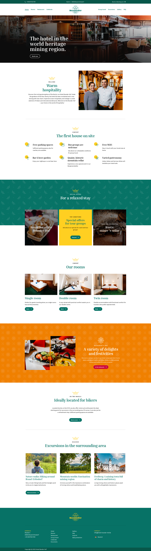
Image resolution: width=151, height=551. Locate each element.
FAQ (125, 9)
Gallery (119, 9)
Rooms (33, 9)
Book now (35, 56)
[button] (119, 2)
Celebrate (49, 9)
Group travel (102, 9)
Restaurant (40, 9)
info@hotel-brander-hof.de (102, 532)
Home (27, 9)
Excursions (111, 9)
